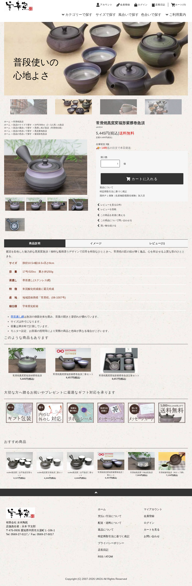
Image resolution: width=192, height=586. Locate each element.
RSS (100, 556)
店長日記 (160, 4)
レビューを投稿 (108, 209)
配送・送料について (110, 522)
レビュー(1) (157, 243)
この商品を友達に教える (112, 215)
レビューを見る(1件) (110, 205)
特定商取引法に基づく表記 (113, 191)
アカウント (106, 4)
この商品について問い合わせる (116, 220)
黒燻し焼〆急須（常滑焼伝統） (48, 128)
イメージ (96, 243)
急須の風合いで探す (22, 128)
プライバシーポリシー (111, 543)
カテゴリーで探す (78, 15)
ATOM (109, 556)
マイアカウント (153, 509)
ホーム (7, 121)
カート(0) (180, 4)
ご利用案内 (177, 15)
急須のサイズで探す (22, 125)
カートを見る (152, 529)
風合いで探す (128, 15)
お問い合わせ (152, 536)
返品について (106, 187)
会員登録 (125, 4)
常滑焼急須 (18, 121)
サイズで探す (106, 15)
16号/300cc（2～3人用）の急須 (49, 125)
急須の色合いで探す (22, 131)
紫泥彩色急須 (40, 134)
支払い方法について (110, 516)
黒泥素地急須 (40, 131)
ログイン (143, 4)
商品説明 (35, 243)
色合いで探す (151, 15)
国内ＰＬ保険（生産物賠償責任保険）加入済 (122, 195)
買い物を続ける (108, 225)
